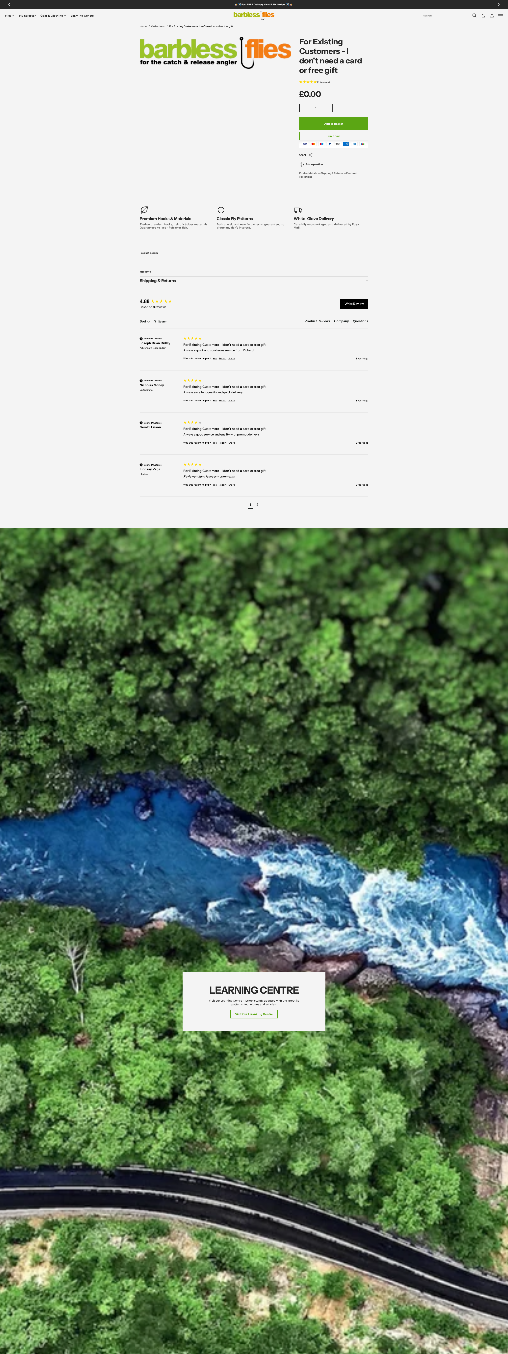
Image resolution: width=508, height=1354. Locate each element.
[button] (450, 15)
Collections (158, 26)
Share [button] (231, 358)
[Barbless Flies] (254, 15)
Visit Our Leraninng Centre (254, 1014)
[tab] (317, 322)
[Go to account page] (483, 15)
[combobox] (446, 15)
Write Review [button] (354, 304)
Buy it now (334, 135)
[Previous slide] (9, 4)
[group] (160, 301)
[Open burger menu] (500, 15)
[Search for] (474, 15)
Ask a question (314, 164)
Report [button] (222, 358)
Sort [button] (143, 321)
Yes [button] (215, 358)
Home (143, 26)
